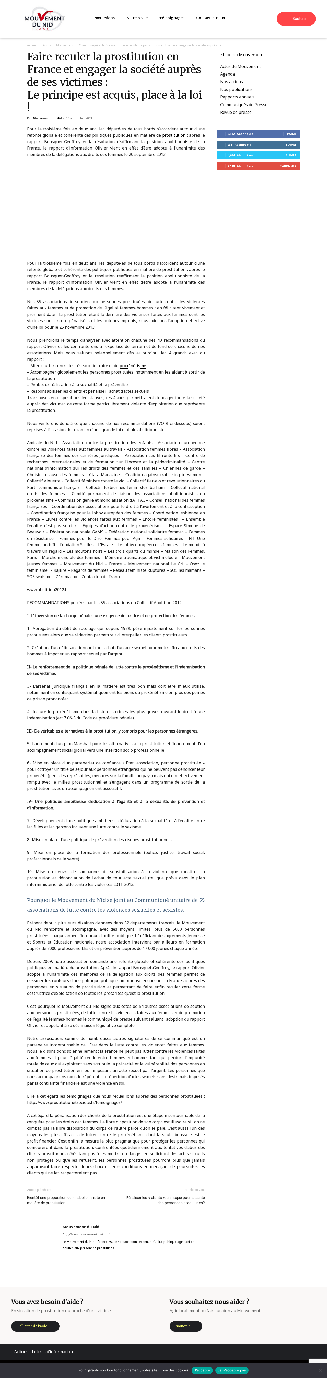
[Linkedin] (85, 1257)
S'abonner (287, 166)
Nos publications (236, 89)
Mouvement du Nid (47, 118)
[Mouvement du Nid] (44, 18)
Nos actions (231, 81)
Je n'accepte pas (232, 1370)
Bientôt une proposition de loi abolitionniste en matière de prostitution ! (66, 1200)
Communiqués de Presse (97, 45)
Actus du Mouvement (58, 45)
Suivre (291, 144)
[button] (270, 18)
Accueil (32, 45)
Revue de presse (236, 112)
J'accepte (202, 1370)
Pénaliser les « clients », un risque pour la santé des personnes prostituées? (165, 1200)
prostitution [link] (173, 135)
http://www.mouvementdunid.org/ (86, 1234)
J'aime (291, 134)
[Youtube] (103, 1257)
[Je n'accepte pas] (320, 1370)
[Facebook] (67, 1257)
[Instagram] (76, 1257)
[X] (94, 1257)
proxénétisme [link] (133, 365)
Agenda (227, 74)
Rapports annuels (237, 97)
